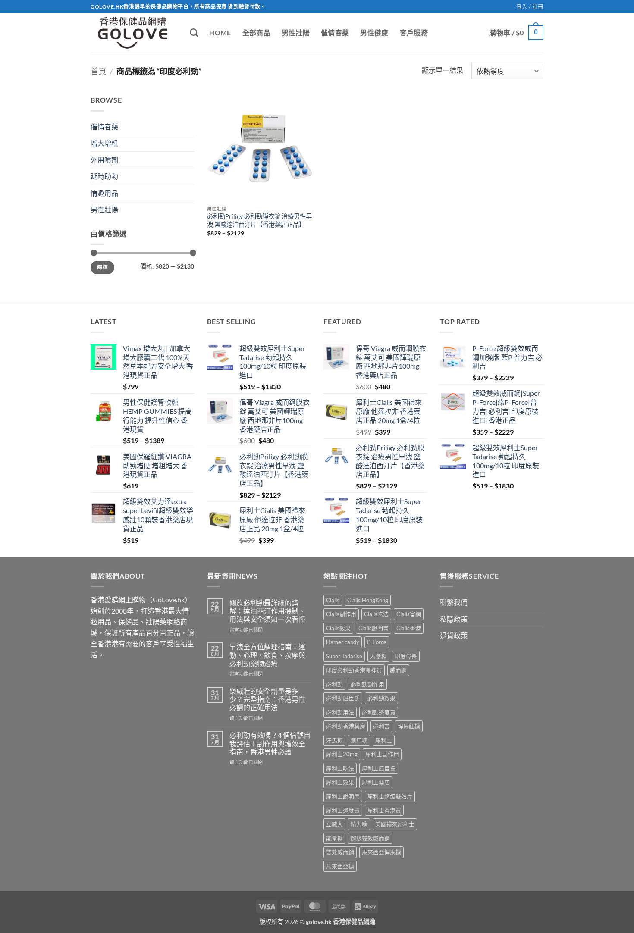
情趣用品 (104, 193)
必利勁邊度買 (378, 712)
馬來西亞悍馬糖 (381, 851)
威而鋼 (398, 670)
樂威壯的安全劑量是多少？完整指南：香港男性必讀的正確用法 (267, 699)
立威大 (334, 823)
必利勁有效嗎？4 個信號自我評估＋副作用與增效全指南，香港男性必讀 (270, 743)
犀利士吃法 (340, 768)
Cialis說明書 (373, 628)
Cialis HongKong (367, 600)
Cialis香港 (408, 628)
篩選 (102, 267)
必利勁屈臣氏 (343, 698)
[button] (529, 6)
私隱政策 (454, 619)
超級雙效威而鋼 (370, 838)
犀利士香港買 (384, 810)
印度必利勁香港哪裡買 (354, 670)
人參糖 (378, 656)
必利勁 (334, 684)
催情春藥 (335, 32)
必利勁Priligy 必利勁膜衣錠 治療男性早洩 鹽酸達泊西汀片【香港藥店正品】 (259, 220)
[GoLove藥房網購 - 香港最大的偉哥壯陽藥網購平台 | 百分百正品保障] (134, 32)
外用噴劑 (104, 160)
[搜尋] (194, 32)
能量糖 (334, 838)
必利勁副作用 (367, 684)
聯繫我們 (454, 602)
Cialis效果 (338, 628)
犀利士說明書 (343, 796)
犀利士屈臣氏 (378, 768)
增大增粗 (104, 143)
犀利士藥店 (376, 782)
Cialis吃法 (376, 614)
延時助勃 (104, 176)
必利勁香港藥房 (345, 726)
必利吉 (381, 726)
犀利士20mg (342, 754)
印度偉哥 (406, 656)
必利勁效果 (381, 698)
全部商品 (256, 32)
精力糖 (359, 823)
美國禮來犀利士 (394, 823)
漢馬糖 (359, 740)
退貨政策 (454, 635)
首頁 (98, 71)
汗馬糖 (334, 740)
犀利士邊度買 (343, 810)
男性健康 (374, 32)
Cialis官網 (408, 614)
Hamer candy (342, 642)
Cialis (332, 600)
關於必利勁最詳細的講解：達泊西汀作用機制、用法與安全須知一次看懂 (267, 610)
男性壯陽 (296, 32)
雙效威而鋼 (340, 851)
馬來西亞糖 (340, 866)
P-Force (376, 642)
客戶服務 (414, 32)
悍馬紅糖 (409, 726)
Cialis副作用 (341, 614)
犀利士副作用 (382, 754)
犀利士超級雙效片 (389, 796)
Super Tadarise (344, 656)
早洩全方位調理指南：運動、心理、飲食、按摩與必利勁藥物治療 (267, 654)
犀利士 (383, 740)
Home (220, 32)
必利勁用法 (340, 712)
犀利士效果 (340, 782)
